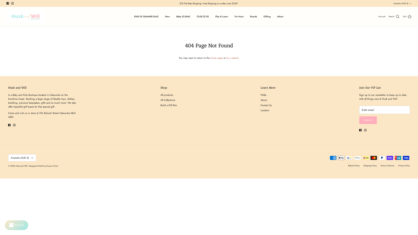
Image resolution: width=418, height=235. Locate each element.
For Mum (239, 16)
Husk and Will (22, 165)
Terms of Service (387, 165)
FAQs (263, 95)
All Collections (168, 100)
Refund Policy (354, 165)
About (280, 16)
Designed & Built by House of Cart (43, 165)
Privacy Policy (404, 165)
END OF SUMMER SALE (146, 16)
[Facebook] (8, 3)
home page (217, 58)
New (167, 16)
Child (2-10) (203, 16)
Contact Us (266, 105)
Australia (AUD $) (401, 3)
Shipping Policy (370, 165)
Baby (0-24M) (183, 16)
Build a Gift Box (169, 105)
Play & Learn (221, 16)
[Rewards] (16, 225)
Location (265, 110)
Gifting (267, 16)
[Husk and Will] (26, 16)
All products (167, 95)
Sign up (368, 120)
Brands (253, 16)
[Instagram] (12, 3)
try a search (232, 58)
